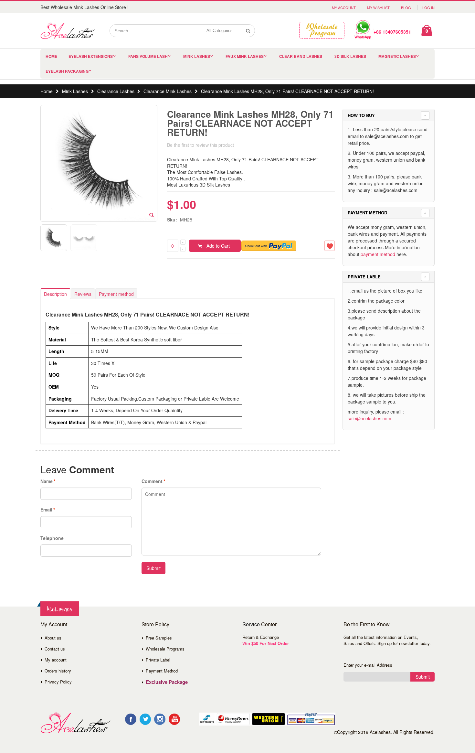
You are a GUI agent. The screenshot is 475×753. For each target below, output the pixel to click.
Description (55, 294)
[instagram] (159, 719)
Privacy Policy (58, 682)
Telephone (52, 538)
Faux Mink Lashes (245, 56)
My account (56, 660)
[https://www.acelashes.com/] (75, 723)
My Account (344, 7)
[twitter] (145, 719)
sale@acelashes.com (369, 418)
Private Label (158, 660)
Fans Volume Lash (148, 56)
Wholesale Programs (165, 649)
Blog (406, 7)
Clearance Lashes (115, 91)
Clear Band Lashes (300, 56)
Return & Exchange (260, 637)
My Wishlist (378, 7)
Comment (152, 481)
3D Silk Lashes (350, 56)
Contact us (55, 649)
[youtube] (174, 719)
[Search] (248, 31)
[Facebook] (130, 719)
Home (46, 91)
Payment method (116, 294)
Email (46, 509)
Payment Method (162, 671)
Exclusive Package (167, 681)
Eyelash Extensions (91, 56)
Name (46, 481)
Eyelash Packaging (67, 71)
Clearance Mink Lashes (167, 91)
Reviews (82, 294)
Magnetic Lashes (397, 56)
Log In (428, 7)
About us (53, 638)
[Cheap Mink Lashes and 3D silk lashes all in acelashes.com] (67, 30)
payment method (378, 254)
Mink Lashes (196, 56)
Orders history (58, 671)
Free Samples (159, 638)
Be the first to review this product (200, 145)
